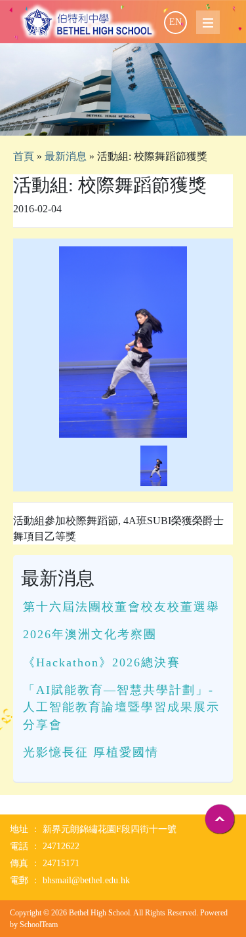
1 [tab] (123, 119)
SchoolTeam (39, 924)
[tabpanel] (123, 89)
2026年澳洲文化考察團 (90, 634)
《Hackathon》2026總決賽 (101, 662)
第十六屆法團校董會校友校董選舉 (121, 606)
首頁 (23, 156)
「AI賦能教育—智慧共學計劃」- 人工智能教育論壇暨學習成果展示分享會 (121, 707)
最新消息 (66, 156)
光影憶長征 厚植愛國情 (91, 752)
